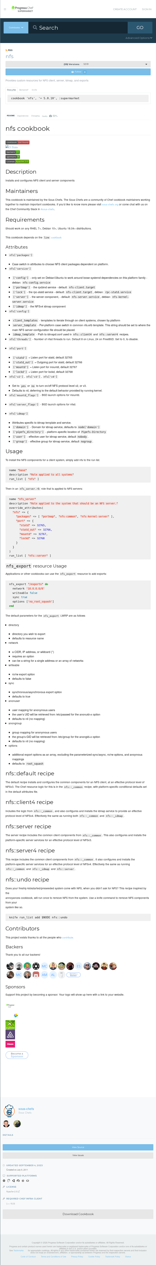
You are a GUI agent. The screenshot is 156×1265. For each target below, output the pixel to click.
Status (128, 1256)
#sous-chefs (47, 209)
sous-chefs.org (110, 204)
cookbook (53, 237)
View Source (78, 1147)
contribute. (68, 937)
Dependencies (23, 116)
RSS (10, 50)
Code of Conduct (28, 1256)
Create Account (125, 9)
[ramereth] (8, 1125)
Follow (80, 72)
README (11, 115)
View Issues (78, 1155)
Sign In (146, 9)
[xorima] (18, 1125)
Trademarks (19, 1250)
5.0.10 (76, 64)
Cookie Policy (94, 1256)
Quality (50, 116)
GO (140, 27)
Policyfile (11, 90)
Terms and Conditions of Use (53, 1256)
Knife (34, 90)
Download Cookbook (78, 1214)
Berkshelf (23, 90)
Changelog (35, 116)
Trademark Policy (112, 1256)
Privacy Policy (77, 1256)
